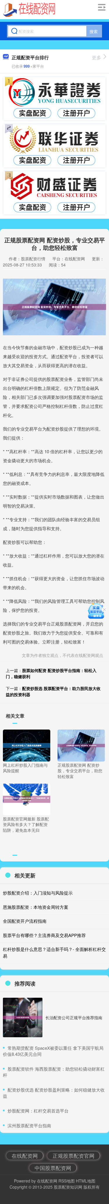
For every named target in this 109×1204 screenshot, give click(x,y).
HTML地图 (85, 1181)
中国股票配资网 (53, 1167)
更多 (96, 57)
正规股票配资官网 (73, 1155)
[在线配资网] (29, 9)
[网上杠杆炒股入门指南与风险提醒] (26, 745)
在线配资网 (25, 1155)
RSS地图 (66, 1181)
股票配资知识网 (68, 1187)
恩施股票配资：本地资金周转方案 (35, 907)
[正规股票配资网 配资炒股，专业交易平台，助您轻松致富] (81, 745)
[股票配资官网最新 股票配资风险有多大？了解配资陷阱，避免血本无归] (26, 798)
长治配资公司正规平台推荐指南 (73, 1017)
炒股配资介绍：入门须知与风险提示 (38, 893)
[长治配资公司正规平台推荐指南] (22, 1017)
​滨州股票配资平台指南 (29, 1125)
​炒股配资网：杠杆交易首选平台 (38, 1111)
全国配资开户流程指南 (25, 921)
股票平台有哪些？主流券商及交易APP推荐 (44, 935)
